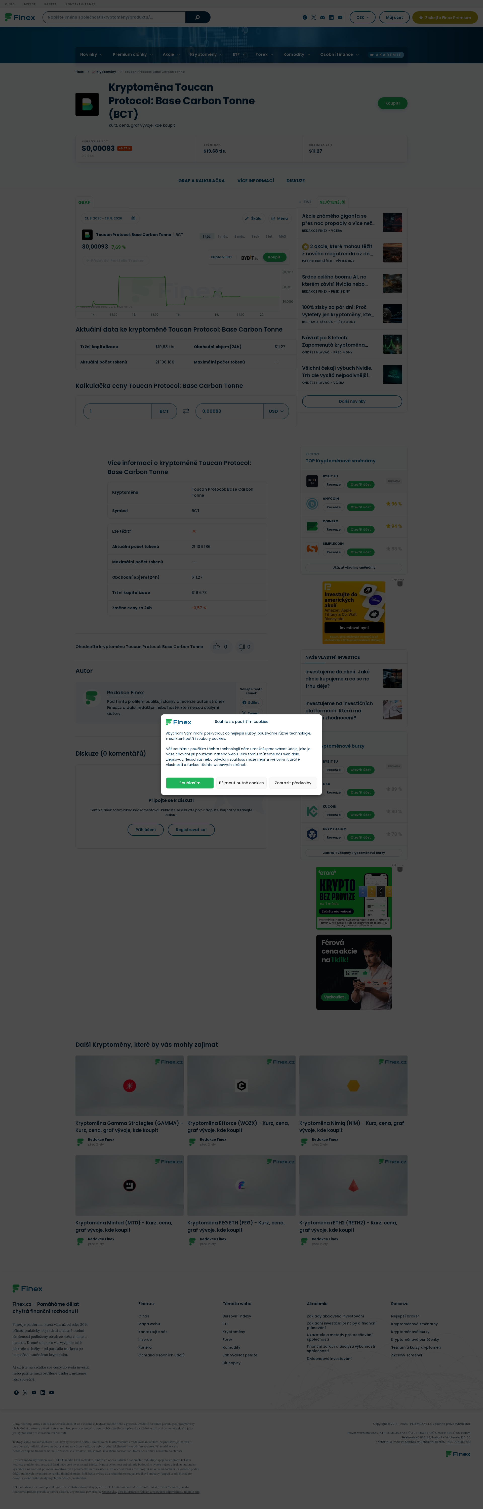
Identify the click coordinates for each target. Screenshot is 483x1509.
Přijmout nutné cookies (241, 783)
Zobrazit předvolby (293, 783)
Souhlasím (189, 783)
